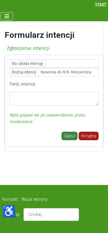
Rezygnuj (88, 136)
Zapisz (69, 136)
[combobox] (51, 214)
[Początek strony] (98, 223)
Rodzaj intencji (24, 72)
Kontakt (10, 199)
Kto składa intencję (27, 63)
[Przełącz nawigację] (7, 16)
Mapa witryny (34, 199)
